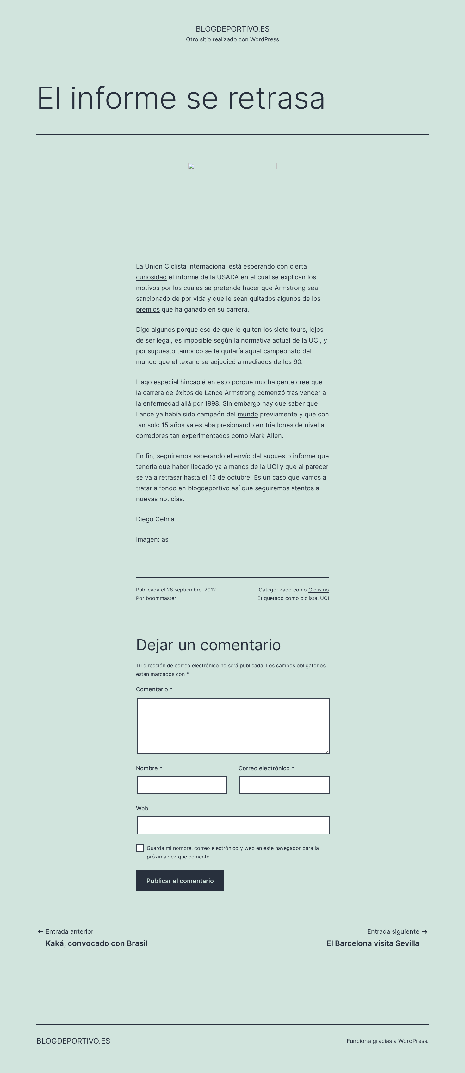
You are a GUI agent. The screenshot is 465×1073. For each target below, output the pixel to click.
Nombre (149, 768)
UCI (324, 598)
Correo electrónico (266, 768)
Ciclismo (318, 589)
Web (142, 808)
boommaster (161, 598)
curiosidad (151, 277)
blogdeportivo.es (233, 28)
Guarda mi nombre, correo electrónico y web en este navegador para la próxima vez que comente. (233, 852)
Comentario (154, 689)
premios (148, 309)
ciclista (309, 598)
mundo (248, 414)
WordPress (412, 1041)
